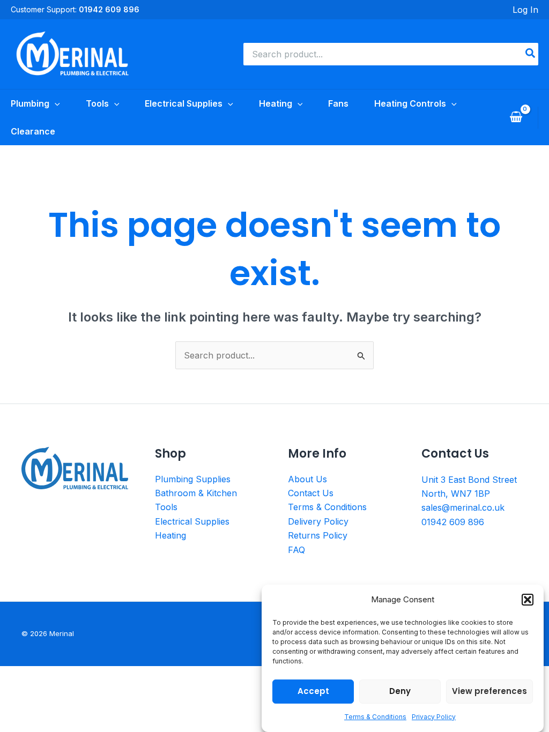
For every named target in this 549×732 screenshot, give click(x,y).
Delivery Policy (318, 521)
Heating (170, 535)
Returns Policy (317, 535)
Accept (313, 691)
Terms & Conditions (375, 717)
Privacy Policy (434, 717)
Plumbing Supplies (193, 479)
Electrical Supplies (192, 521)
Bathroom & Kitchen (196, 493)
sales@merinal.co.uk (463, 507)
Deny (400, 691)
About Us (307, 479)
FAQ (296, 549)
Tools (166, 507)
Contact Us (310, 493)
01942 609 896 (452, 522)
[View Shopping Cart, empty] (516, 117)
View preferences (489, 691)
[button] (527, 599)
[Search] (530, 54)
